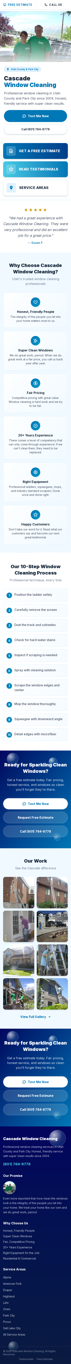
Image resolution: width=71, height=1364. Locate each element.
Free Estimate (20, 4)
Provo (7, 1321)
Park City (9, 1315)
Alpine (7, 1277)
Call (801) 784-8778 (35, 129)
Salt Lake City (12, 1328)
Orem (6, 1309)
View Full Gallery (33, 1017)
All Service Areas (14, 1334)
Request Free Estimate (35, 817)
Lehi (5, 1302)
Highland (9, 1296)
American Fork (12, 1283)
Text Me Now (38, 116)
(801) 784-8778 (17, 1164)
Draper (7, 1290)
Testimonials (26, 1359)
